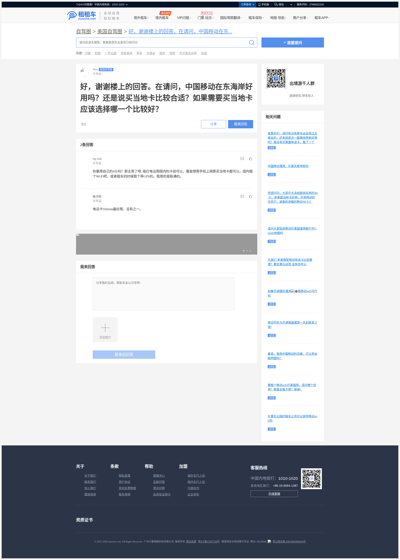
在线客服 (274, 493)
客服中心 (159, 475)
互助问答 (159, 482)
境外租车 (140, 18)
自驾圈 (83, 31)
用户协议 (124, 482)
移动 (83, 124)
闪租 (88, 53)
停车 (139, 53)
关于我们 (90, 475)
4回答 (272, 147)
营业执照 (191, 541)
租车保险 (255, 18)
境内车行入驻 (196, 482)
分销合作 (193, 488)
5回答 (272, 272)
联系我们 (90, 482)
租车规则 (124, 494)
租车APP (321, 18)
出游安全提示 (162, 494)
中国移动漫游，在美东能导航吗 (288, 166)
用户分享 (299, 18)
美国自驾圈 (109, 31)
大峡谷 (150, 53)
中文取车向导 (188, 53)
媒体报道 (90, 494)
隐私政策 (124, 475)
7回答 (272, 241)
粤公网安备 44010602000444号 (289, 541)
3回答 (272, 174)
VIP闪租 (183, 18)
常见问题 (159, 488)
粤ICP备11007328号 (209, 541)
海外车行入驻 (196, 475)
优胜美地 (126, 53)
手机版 (265, 4)
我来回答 (240, 124)
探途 (162, 53)
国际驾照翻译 (230, 18)
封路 (98, 53)
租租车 (81, 16)
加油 (204, 53)
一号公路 (110, 53)
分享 (213, 124)
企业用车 (193, 494)
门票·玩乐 (205, 18)
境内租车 (162, 18)
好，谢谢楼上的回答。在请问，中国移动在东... (180, 31)
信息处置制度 (127, 488)
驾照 (172, 53)
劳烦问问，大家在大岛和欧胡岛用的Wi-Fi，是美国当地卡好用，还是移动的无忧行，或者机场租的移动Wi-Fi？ (293, 197)
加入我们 (90, 488)
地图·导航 (277, 18)
